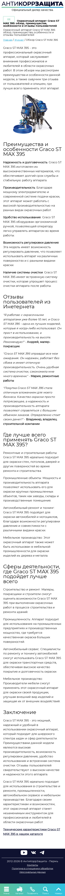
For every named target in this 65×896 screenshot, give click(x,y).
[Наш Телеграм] (42, 854)
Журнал (19, 40)
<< (8, 19)
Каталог (19, 893)
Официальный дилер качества (32, 10)
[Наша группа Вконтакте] (33, 854)
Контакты (32, 865)
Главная (7, 40)
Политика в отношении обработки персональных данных (32, 870)
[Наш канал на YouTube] (24, 854)
